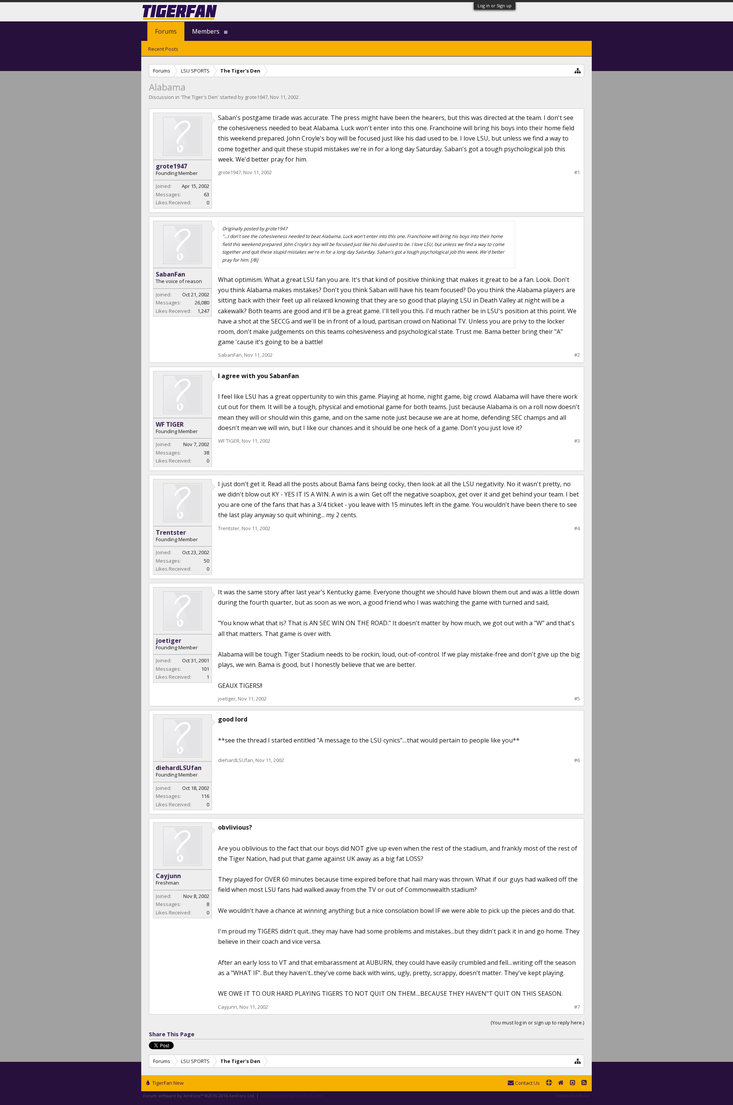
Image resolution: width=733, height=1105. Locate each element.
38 (206, 452)
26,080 (202, 302)
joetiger (168, 640)
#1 (577, 172)
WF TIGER (170, 424)
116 (205, 796)
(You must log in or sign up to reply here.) (537, 1022)
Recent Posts (163, 48)
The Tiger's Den (200, 97)
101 (205, 668)
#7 (577, 1007)
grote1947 (256, 97)
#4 (577, 528)
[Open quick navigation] (578, 70)
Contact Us (527, 1082)
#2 (577, 355)
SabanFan (170, 274)
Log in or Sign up (495, 5)
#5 (577, 699)
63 (206, 194)
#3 (577, 441)
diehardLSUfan (179, 768)
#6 (577, 760)
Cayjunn (168, 876)
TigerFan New (167, 1082)
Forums (166, 31)
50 (206, 560)
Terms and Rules (572, 1096)
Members (206, 31)
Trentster (171, 532)
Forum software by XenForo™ (199, 1096)
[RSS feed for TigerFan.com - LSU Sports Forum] (584, 1083)
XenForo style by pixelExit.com (291, 1096)
